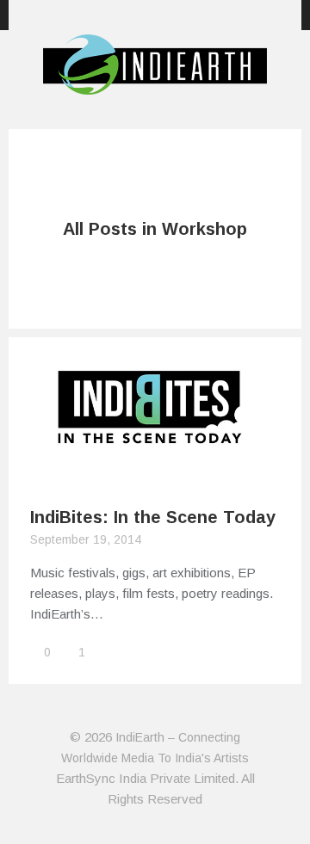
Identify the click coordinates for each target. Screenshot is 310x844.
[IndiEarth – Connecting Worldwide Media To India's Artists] (155, 84)
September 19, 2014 (85, 539)
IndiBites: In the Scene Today (153, 517)
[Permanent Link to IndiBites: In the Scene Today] (155, 472)
